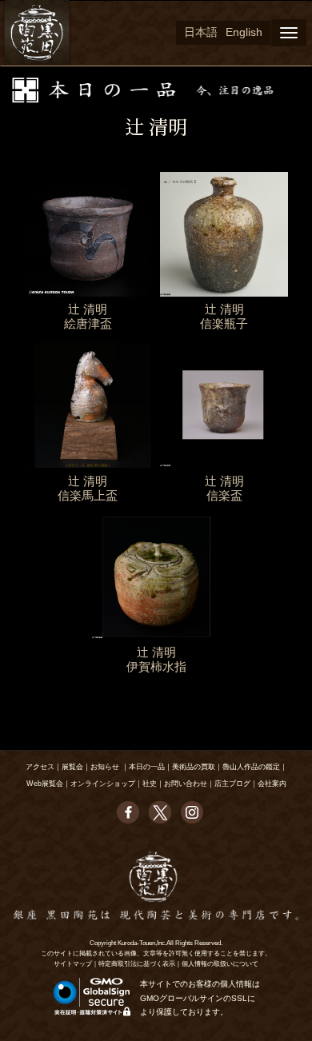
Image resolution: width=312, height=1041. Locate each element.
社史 (149, 784)
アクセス (40, 767)
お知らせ (104, 767)
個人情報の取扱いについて (220, 963)
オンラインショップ (102, 784)
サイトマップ (73, 963)
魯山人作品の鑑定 (251, 767)
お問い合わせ (185, 784)
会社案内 (272, 784)
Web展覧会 (44, 784)
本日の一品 (147, 767)
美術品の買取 (193, 767)
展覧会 (72, 767)
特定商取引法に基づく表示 (136, 963)
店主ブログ (232, 784)
